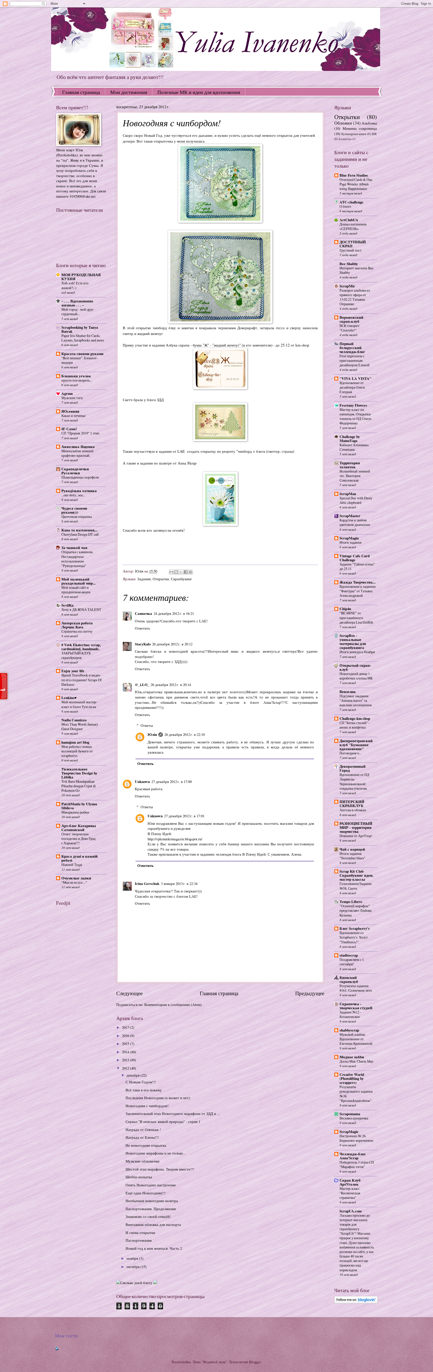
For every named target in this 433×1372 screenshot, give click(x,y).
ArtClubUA (349, 219)
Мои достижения (128, 92)
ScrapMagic (349, 1131)
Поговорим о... (350, 753)
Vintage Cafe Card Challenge (355, 557)
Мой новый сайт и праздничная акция (75, 589)
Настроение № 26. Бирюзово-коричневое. (357, 1138)
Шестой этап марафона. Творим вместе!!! (160, 1169)
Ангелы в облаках (353, 810)
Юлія (152, 734)
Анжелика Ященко (78, 446)
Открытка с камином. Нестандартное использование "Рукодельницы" (77, 558)
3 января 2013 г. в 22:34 (179, 883)
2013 (126, 1059)
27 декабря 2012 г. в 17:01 (184, 815)
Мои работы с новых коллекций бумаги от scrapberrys (77, 751)
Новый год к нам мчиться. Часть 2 (154, 1248)
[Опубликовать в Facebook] (185, 572)
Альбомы (369, 123)
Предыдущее (309, 993)
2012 (126, 1068)
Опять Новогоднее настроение (151, 1184)
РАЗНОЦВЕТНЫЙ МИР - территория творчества (356, 827)
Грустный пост (351, 250)
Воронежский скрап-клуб (351, 319)
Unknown (142, 781)
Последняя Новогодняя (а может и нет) (158, 1097)
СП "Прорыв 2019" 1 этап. (80, 433)
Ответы (147, 725)
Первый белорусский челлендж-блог (352, 347)
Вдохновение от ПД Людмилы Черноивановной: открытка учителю (354, 781)
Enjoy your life (72, 670)
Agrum (67, 393)
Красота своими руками (82, 353)
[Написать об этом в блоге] (176, 572)
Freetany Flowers (353, 405)
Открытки (161, 578)
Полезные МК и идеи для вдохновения (198, 92)
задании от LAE (172, 451)
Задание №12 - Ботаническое (350, 1014)
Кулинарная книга (353, 134)
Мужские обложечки (142, 1161)
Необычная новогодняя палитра (152, 1200)
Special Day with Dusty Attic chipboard (356, 500)
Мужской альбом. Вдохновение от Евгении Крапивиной (356, 1039)
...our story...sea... (73, 495)
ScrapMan (348, 493)
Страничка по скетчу (76, 631)
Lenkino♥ (69, 697)
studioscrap (349, 955)
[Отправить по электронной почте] (171, 572)
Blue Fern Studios (354, 175)
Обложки (343, 123)
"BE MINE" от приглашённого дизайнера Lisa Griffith (356, 617)
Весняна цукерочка (354, 1118)
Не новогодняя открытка (146, 1145)
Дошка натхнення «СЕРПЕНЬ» (353, 226)
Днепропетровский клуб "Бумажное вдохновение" (356, 744)
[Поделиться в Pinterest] (190, 572)
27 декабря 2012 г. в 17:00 (171, 781)
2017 (126, 1027)
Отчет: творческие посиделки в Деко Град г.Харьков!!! (78, 838)
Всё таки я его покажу (144, 1089)
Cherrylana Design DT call (80, 534)
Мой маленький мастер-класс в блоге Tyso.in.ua (79, 704)
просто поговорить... (76, 380)
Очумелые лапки (76, 878)
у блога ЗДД (154, 399)
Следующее (129, 993)
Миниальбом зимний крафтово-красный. (77, 453)
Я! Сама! (69, 428)
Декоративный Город (353, 768)
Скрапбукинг (181, 578)
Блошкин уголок (76, 376)
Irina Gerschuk (147, 883)
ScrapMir (347, 286)
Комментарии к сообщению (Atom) (173, 1004)
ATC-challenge (351, 202)
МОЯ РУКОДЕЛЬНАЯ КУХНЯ (81, 276)
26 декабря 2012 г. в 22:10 (184, 734)
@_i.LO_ (142, 684)
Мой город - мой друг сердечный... (77, 311)
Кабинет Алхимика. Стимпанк (354, 447)
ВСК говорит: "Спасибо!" (350, 327)
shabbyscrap (349, 1030)
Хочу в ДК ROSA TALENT (81, 609)
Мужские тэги (72, 397)
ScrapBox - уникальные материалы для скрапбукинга (353, 641)
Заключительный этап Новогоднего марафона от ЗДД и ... (173, 1113)
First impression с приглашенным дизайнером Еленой (355, 360)
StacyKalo (143, 644)
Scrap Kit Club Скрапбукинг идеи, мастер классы (356, 875)
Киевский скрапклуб (349, 979)
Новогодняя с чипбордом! (147, 1105)
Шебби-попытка (139, 1176)
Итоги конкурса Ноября (357, 651)
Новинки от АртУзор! (356, 835)
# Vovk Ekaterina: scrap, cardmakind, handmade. (81, 646)
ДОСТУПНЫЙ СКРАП (353, 244)
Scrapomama (350, 1113)
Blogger (255, 1361)
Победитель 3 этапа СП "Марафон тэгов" (357, 1164)
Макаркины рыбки (75, 812)
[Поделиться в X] (180, 572)
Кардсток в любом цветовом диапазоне (355, 522)
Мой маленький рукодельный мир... (78, 581)
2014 (126, 1051)
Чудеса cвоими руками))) (74, 510)
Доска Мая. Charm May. (357, 1061)
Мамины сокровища (360, 128)
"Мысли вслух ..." (74, 882)
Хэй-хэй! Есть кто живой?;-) (74, 285)
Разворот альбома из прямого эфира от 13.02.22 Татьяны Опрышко (355, 297)
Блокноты (345, 139)
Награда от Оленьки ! (143, 1129)
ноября (133, 1258)
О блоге (345, 206)
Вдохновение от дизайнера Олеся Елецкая (352, 387)
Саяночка (143, 613)
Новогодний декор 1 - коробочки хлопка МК (356, 675)
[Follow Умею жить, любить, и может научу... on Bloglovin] (356, 1301)
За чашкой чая (74, 547)
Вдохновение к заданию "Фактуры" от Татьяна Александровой (358, 591)
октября (134, 1266)
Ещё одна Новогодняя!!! (146, 1192)
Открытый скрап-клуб (355, 667)
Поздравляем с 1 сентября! (352, 961)
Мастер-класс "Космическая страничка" (350, 1193)
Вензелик (348, 691)
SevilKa (67, 605)
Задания (144, 578)
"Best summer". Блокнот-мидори (79, 360)
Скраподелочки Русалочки (75, 471)
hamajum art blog (75, 742)
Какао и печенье (73, 415)
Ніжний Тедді (71, 864)
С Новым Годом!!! (141, 1081)
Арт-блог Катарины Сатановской (78, 827)
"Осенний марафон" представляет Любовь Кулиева (356, 910)
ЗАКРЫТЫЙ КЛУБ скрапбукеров (76, 655)
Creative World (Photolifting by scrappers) (352, 1078)
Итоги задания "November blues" (352, 855)
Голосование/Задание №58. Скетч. (356, 885)
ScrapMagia (349, 538)
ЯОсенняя (70, 411)
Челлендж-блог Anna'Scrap (353, 1156)
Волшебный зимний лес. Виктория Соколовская (355, 476)
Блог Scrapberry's (355, 928)
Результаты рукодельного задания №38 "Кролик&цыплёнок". (356, 1093)
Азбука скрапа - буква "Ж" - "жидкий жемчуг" (203, 345)
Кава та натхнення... (79, 530)
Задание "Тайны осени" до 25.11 (357, 566)
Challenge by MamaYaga (350, 438)
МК (374, 134)
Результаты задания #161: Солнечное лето (356, 988)
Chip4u (345, 608)
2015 (126, 1043)
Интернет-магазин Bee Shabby (356, 270)
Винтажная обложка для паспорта (153, 1224)
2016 (126, 1035)
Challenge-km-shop (355, 718)
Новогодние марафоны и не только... (156, 1153)
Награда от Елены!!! (142, 1137)
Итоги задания (350, 542)
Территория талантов (350, 465)
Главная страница (81, 92)
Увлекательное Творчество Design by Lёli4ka (79, 773)
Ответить (142, 628)
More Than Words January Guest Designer (79, 726)
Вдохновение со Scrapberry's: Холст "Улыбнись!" (354, 937)
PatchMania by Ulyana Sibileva (79, 806)
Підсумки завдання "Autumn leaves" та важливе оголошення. (356, 700)
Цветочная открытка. (76, 516)
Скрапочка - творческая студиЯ (356, 1005)
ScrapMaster (350, 515)
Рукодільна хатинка (79, 490)
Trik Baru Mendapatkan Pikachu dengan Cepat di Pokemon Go (78, 786)
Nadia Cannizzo (73, 720)
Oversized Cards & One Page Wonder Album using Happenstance (356, 184)
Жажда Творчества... (358, 582)
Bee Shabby (349, 263)
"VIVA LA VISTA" (355, 378)
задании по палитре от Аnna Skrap (169, 463)
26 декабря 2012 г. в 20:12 (172, 643)
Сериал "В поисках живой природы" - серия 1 (163, 1121)
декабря (134, 1075)
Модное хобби (352, 1057)
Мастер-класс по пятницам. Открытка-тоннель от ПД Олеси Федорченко (356, 416)
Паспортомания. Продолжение (151, 1208)
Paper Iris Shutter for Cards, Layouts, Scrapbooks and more (82, 337)
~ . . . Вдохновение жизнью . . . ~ (77, 303)
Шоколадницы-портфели (80, 477)
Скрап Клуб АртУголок (350, 1182)
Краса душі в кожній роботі (79, 858)
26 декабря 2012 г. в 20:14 (171, 684)
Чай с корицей (352, 849)
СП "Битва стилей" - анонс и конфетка (355, 725)
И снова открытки (140, 1232)
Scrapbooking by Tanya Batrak (79, 329)
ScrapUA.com (351, 1211)
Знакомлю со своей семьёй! (148, 1216)
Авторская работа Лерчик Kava (77, 625)
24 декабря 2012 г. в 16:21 (174, 613)
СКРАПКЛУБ (352, 803)
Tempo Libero (351, 901)
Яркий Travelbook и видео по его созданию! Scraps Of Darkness (81, 680)
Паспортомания (139, 1240)
